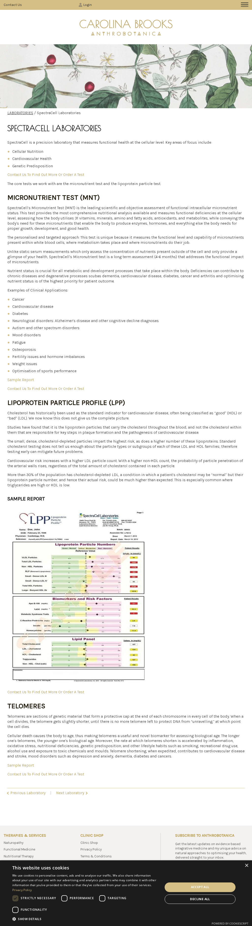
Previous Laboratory (27, 792)
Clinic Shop (89, 843)
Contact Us (13, 5)
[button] (85, 919)
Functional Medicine (19, 849)
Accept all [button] (200, 887)
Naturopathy (13, 843)
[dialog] (126, 893)
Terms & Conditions (96, 856)
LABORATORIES (20, 112)
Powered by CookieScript (230, 923)
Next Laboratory (70, 792)
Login (87, 5)
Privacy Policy (91, 849)
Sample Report (20, 379)
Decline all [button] (200, 899)
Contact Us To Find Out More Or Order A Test (45, 174)
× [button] (246, 865)
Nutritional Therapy (18, 856)
